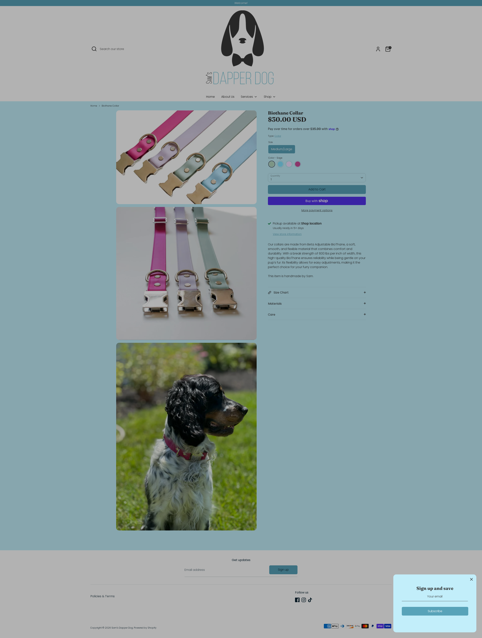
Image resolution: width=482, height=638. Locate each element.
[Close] (471, 579)
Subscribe (435, 611)
